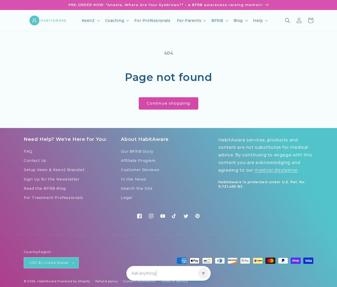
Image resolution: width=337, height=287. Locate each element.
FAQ (28, 151)
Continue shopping (168, 103)
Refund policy (106, 281)
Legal (126, 197)
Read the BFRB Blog (45, 188)
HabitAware (47, 281)
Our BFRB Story (137, 151)
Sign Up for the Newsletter (52, 179)
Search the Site (136, 188)
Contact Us (35, 160)
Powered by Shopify (73, 281)
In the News (133, 179)
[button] (90, 20)
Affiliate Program (138, 160)
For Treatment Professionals (53, 197)
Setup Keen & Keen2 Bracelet (54, 169)
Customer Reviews (140, 169)
